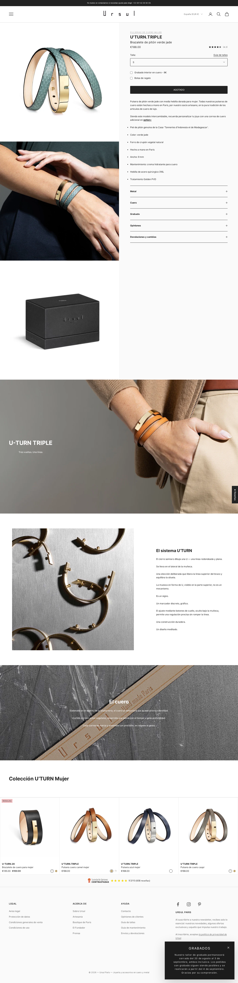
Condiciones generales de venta (26, 922)
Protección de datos (19, 916)
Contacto (126, 911)
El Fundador (79, 927)
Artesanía (78, 916)
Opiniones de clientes (132, 916)
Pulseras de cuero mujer (146, 32)
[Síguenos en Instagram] (188, 904)
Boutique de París (82, 922)
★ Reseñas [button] (235, 494)
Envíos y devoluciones (132, 933)
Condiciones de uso (19, 927)
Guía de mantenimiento (133, 927)
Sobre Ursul (79, 911)
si (130, 72)
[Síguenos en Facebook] (178, 904)
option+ (147, 119)
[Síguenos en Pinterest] (199, 904)
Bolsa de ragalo (142, 78)
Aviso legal (14, 911)
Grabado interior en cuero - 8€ (150, 72)
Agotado (178, 89)
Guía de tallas (220, 55)
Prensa (76, 933)
